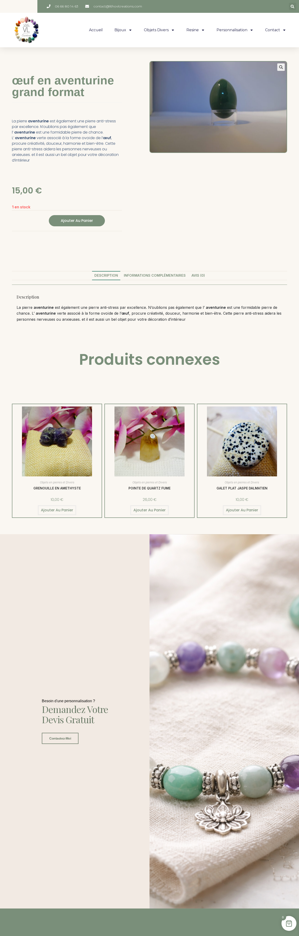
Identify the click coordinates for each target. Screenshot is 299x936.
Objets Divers (156, 30)
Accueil (96, 30)
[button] (292, 6)
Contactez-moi (60, 738)
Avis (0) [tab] (198, 275)
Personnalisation (232, 30)
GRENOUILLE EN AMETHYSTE (57, 488)
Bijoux (120, 30)
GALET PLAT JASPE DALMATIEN (242, 488)
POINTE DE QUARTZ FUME (149, 488)
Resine (192, 30)
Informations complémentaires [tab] (155, 275)
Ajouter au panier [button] (57, 510)
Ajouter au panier (77, 220)
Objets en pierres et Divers (57, 482)
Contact (272, 30)
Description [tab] (106, 275)
